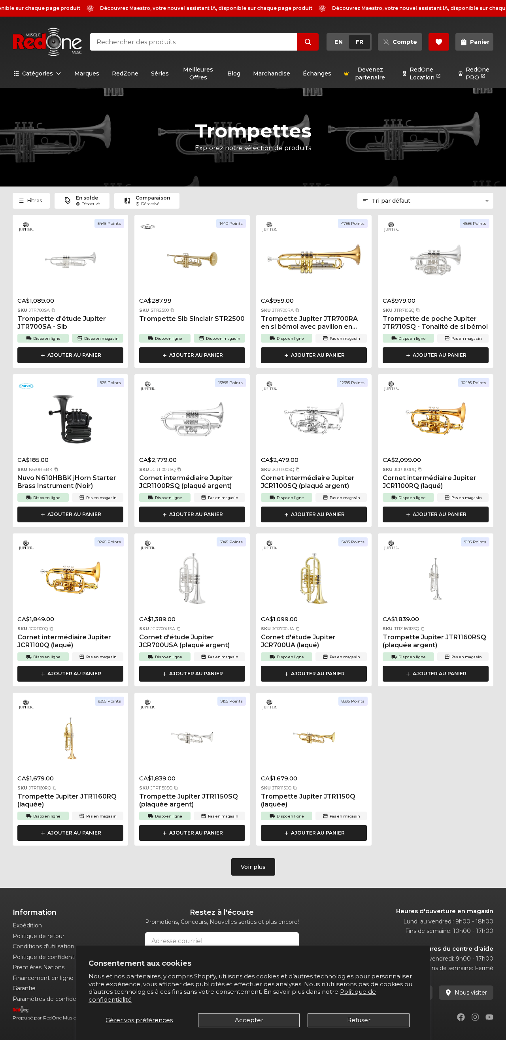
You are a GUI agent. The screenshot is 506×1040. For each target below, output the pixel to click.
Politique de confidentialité (50, 957)
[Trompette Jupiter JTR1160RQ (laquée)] (70, 740)
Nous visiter (471, 992)
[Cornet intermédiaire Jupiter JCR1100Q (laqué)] (70, 581)
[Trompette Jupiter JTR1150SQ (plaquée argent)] (192, 740)
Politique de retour (38, 936)
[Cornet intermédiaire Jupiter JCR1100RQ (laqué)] (436, 422)
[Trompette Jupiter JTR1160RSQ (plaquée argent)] (436, 581)
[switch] (349, 42)
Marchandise (271, 73)
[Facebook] (461, 1017)
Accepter (249, 1020)
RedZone (125, 73)
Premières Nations (38, 967)
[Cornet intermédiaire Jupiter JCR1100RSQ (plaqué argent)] (192, 422)
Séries (160, 73)
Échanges (317, 73)
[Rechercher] (308, 42)
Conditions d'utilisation (43, 946)
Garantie (24, 988)
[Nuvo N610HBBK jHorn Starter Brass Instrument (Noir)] (70, 422)
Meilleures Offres (198, 73)
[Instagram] (475, 1017)
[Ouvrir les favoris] (439, 42)
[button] (53, 310)
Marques (86, 73)
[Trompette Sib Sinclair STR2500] (192, 262)
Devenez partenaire (370, 73)
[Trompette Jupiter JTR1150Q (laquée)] (314, 740)
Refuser (358, 1020)
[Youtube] (489, 1017)
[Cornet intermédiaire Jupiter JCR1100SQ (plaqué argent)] (314, 422)
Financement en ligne (43, 978)
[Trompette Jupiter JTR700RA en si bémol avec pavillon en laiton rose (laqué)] (314, 262)
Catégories (37, 73)
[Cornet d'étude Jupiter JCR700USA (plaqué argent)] (192, 581)
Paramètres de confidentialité (54, 998)
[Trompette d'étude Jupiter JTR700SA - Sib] (70, 262)
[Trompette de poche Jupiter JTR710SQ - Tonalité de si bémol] (436, 262)
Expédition (27, 925)
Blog (233, 73)
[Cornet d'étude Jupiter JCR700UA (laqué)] (314, 581)
